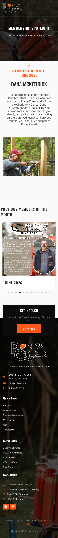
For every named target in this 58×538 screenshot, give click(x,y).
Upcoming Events (11, 448)
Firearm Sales (9, 410)
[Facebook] (6, 507)
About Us (7, 405)
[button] (9, 292)
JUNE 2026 (13, 283)
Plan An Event (9, 457)
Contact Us (8, 429)
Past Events (9, 467)
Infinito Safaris (10, 462)
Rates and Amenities (13, 415)
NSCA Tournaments (12, 452)
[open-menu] (53, 8)
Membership (9, 420)
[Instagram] (13, 507)
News (6, 425)
